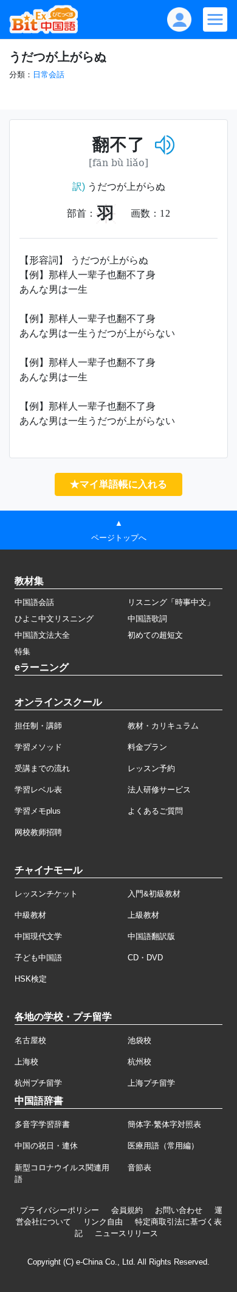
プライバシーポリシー (59, 1210)
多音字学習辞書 (42, 1124)
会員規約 (127, 1210)
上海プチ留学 (151, 1083)
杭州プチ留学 (38, 1083)
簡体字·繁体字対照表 (164, 1124)
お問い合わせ (178, 1210)
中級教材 (30, 915)
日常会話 (48, 74)
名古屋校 (30, 1040)
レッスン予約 (151, 768)
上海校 (26, 1061)
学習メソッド (38, 747)
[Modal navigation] (215, 19)
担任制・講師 (38, 725)
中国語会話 (34, 602)
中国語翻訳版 (151, 936)
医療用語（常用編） (163, 1145)
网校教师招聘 (38, 832)
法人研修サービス (159, 789)
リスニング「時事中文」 (171, 602)
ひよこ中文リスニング (54, 618)
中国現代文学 (38, 936)
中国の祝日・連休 (46, 1145)
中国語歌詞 (147, 618)
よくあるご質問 (155, 810)
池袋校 (139, 1040)
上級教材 (143, 915)
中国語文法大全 (42, 635)
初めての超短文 (155, 635)
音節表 (139, 1167)
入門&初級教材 (154, 893)
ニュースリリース (126, 1233)
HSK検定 (31, 978)
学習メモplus (38, 810)
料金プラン (147, 747)
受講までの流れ (42, 768)
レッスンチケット (46, 893)
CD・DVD (145, 957)
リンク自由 (103, 1221)
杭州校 (139, 1061)
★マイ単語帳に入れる (118, 484)
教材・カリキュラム (163, 725)
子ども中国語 (38, 957)
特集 (22, 651)
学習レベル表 (38, 789)
